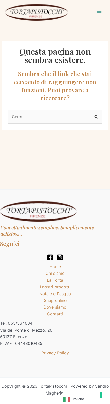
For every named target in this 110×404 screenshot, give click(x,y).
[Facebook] (50, 257)
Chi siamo (55, 273)
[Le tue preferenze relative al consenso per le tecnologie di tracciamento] (101, 395)
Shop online (55, 300)
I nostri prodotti (55, 286)
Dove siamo (55, 307)
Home (55, 266)
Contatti (55, 313)
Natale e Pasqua (55, 293)
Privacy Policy (55, 352)
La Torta (55, 280)
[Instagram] (60, 257)
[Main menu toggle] (99, 12)
